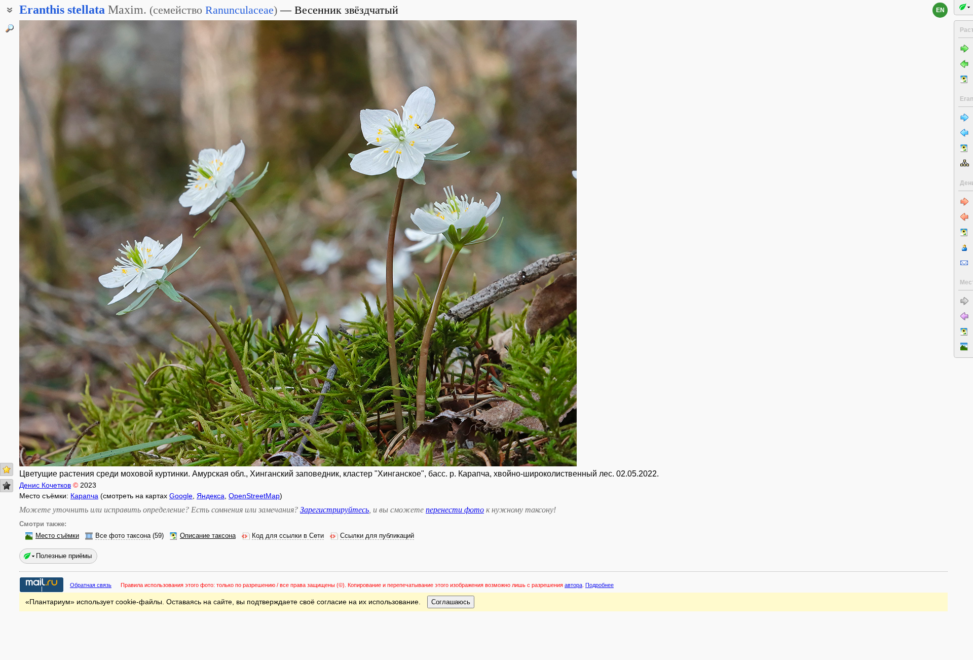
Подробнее (599, 585)
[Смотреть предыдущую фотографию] (77, 243)
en (940, 10)
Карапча (84, 496)
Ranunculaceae (239, 10)
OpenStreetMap (254, 496)
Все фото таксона (123, 535)
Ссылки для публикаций (377, 535)
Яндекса (210, 496)
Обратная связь (90, 585)
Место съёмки (57, 535)
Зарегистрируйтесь (334, 509)
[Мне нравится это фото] (6, 469)
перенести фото (455, 509)
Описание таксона (208, 535)
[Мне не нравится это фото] (6, 485)
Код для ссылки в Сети (288, 535)
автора (573, 585)
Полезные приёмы (64, 556)
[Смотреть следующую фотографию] (518, 243)
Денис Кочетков (45, 485)
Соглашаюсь (450, 602)
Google (181, 496)
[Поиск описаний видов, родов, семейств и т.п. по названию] (9, 28)
